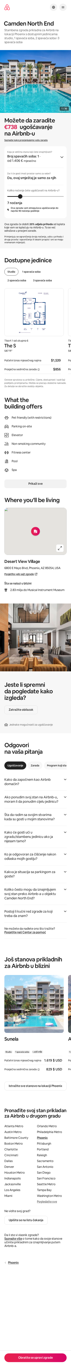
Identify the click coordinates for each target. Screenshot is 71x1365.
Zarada (35, 765)
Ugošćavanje (15, 765)
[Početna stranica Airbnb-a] (7, 7)
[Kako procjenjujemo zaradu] (39, 369)
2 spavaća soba (16, 280)
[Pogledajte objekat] (34, 1025)
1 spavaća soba (31, 271)
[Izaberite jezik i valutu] (53, 7)
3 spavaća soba (42, 280)
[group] (35, 182)
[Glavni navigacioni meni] (63, 7)
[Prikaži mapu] (35, 531)
